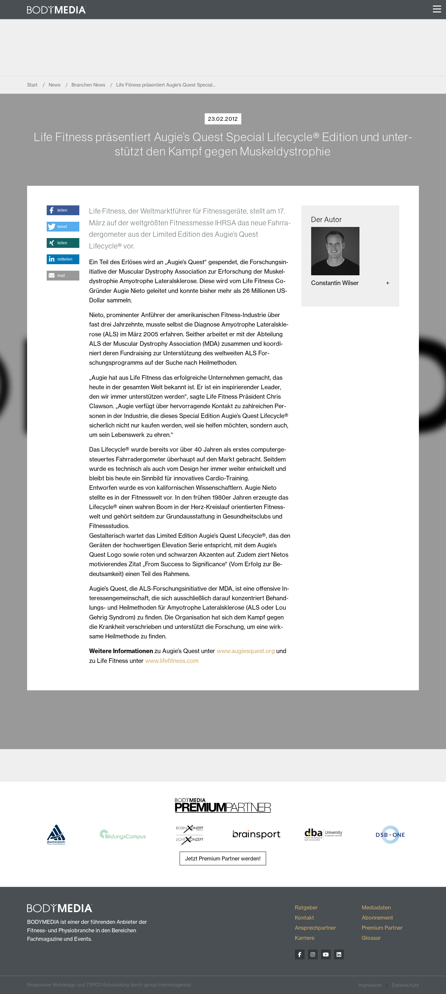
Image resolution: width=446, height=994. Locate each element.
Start (33, 85)
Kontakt (304, 917)
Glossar (371, 938)
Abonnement (377, 917)
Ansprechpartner (315, 927)
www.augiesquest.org (246, 651)
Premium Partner (382, 927)
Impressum (370, 985)
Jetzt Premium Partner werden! (223, 858)
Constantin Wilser (335, 283)
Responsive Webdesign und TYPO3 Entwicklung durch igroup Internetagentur (109, 985)
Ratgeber (306, 907)
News (55, 85)
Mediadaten (376, 907)
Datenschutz (405, 985)
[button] (63, 210)
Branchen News (89, 85)
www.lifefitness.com (172, 661)
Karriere (304, 938)
